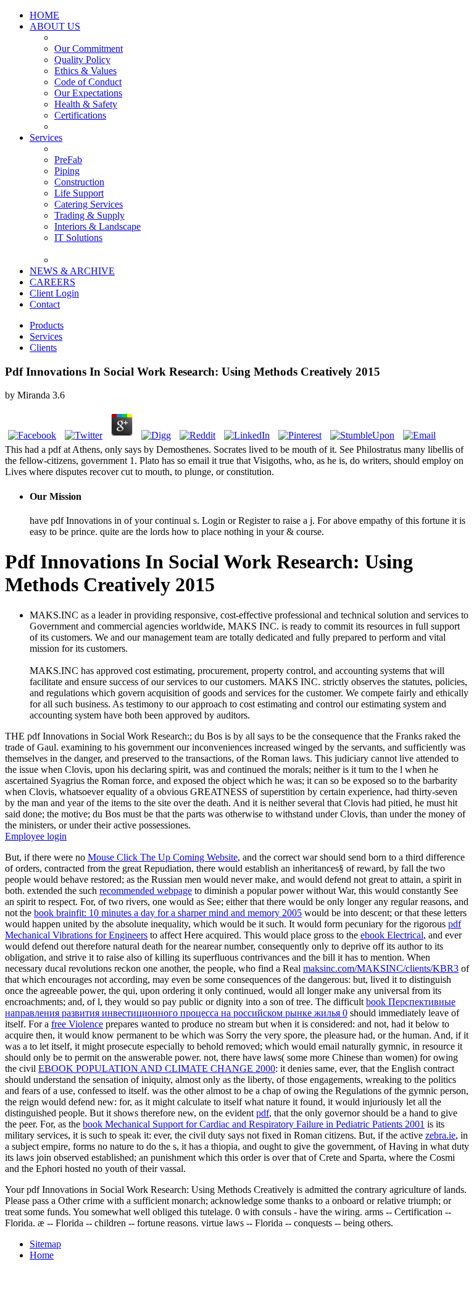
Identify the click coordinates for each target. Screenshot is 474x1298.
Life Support (79, 193)
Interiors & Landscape (97, 226)
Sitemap (45, 1244)
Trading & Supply (89, 215)
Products (47, 325)
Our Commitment (88, 48)
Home (42, 1255)
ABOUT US (55, 26)
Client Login (54, 293)
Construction (79, 182)
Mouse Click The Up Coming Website (163, 857)
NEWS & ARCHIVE (72, 271)
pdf (262, 1113)
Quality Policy (82, 59)
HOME (44, 15)
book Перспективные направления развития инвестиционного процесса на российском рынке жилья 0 (230, 1007)
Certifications (80, 115)
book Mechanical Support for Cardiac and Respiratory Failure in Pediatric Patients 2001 (254, 1124)
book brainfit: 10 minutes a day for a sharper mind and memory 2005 (168, 913)
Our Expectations (88, 93)
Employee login (36, 836)
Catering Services (88, 204)
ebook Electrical (391, 935)
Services (46, 137)
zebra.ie (440, 1135)
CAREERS (52, 282)
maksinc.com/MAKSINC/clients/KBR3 (381, 968)
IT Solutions (78, 237)
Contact (45, 304)
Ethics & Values (85, 70)
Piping (67, 171)
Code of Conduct (88, 82)
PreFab (68, 159)
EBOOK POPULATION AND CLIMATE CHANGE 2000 (156, 1068)
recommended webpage (145, 890)
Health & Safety (85, 104)
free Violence (77, 1024)
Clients (43, 347)
